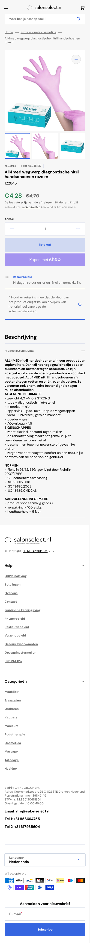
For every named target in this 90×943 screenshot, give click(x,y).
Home (9, 32)
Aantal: (9, 219)
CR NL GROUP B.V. (35, 555)
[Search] (76, 19)
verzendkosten (31, 206)
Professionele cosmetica (38, 32)
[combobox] (43, 19)
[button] (6, 8)
